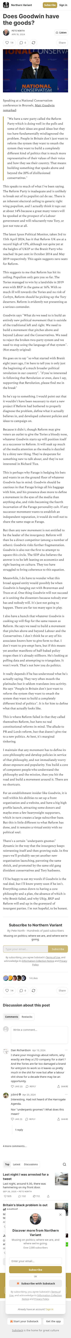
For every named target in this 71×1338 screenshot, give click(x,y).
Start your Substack (25, 1321)
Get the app (53, 1321)
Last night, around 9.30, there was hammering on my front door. (24, 1185)
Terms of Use (53, 957)
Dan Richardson (21, 1050)
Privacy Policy (41, 1299)
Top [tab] (7, 1164)
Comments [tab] (11, 1016)
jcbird (14, 1094)
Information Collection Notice (38, 961)
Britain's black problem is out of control (25, 1207)
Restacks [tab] (27, 1016)
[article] (35, 1185)
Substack (17, 1330)
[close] (60, 1215)
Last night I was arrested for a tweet (26, 1177)
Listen (63, 32)
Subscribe (50, 5)
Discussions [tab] (31, 1164)
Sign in (63, 5)
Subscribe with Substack (38, 1283)
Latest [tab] (16, 1164)
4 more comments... (15, 1146)
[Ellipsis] (66, 1050)
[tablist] (18, 1016)
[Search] (64, 1164)
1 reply (19, 1129)
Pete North (18, 30)
